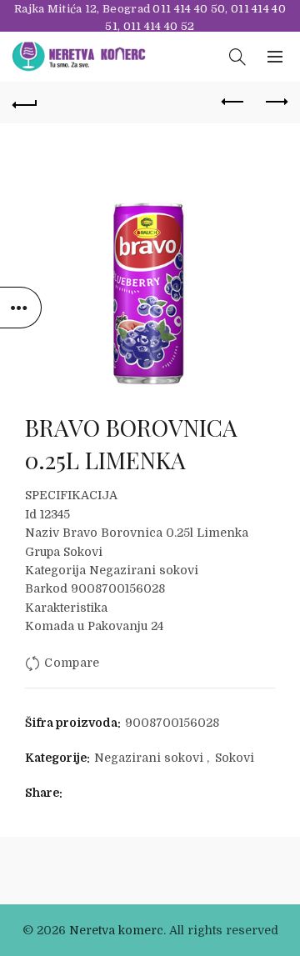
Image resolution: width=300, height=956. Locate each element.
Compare (71, 662)
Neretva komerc (116, 930)
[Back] (25, 102)
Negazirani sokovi (148, 757)
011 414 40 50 (188, 9)
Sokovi (234, 757)
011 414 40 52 (159, 26)
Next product (275, 102)
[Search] (237, 56)
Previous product (233, 102)
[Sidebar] (21, 307)
